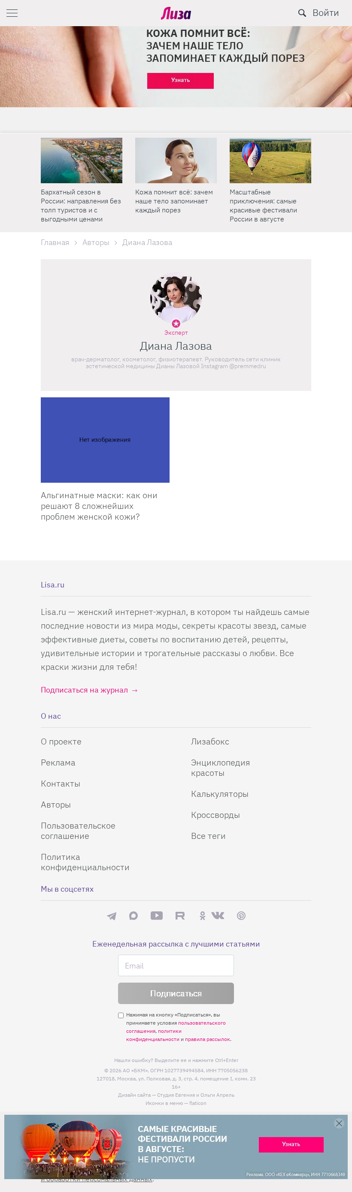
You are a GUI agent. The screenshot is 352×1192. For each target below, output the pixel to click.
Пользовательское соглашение (78, 830)
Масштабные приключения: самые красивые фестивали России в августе (263, 205)
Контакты (60, 783)
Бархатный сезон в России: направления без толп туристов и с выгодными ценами (81, 205)
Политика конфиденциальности (85, 862)
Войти (326, 12)
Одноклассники (203, 916)
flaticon (197, 1103)
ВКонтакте (217, 915)
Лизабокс (210, 741)
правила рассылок (207, 1039)
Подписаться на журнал (84, 690)
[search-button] (302, 13)
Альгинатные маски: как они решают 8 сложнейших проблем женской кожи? (99, 505)
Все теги (208, 835)
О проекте (61, 741)
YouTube (157, 916)
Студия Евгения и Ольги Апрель (195, 1095)
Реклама (58, 762)
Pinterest (241, 915)
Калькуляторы (220, 793)
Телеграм (111, 915)
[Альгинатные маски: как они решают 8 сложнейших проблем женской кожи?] (105, 440)
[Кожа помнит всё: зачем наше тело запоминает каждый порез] (176, 160)
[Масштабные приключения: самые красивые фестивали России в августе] (270, 160)
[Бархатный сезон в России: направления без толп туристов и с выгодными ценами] (81, 160)
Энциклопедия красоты (220, 767)
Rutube (181, 915)
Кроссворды (215, 814)
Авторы (56, 804)
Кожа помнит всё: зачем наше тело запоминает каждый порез (174, 201)
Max (133, 915)
